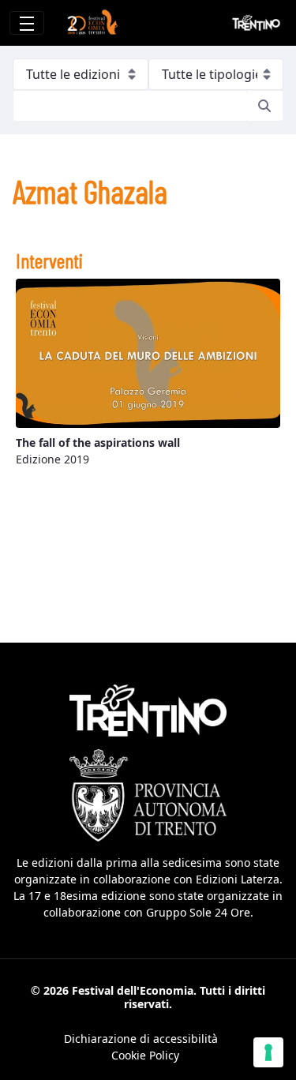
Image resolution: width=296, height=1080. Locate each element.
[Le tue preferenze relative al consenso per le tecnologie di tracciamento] (268, 1052)
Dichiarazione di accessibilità (141, 1038)
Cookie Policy (145, 1055)
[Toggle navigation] (26, 23)
